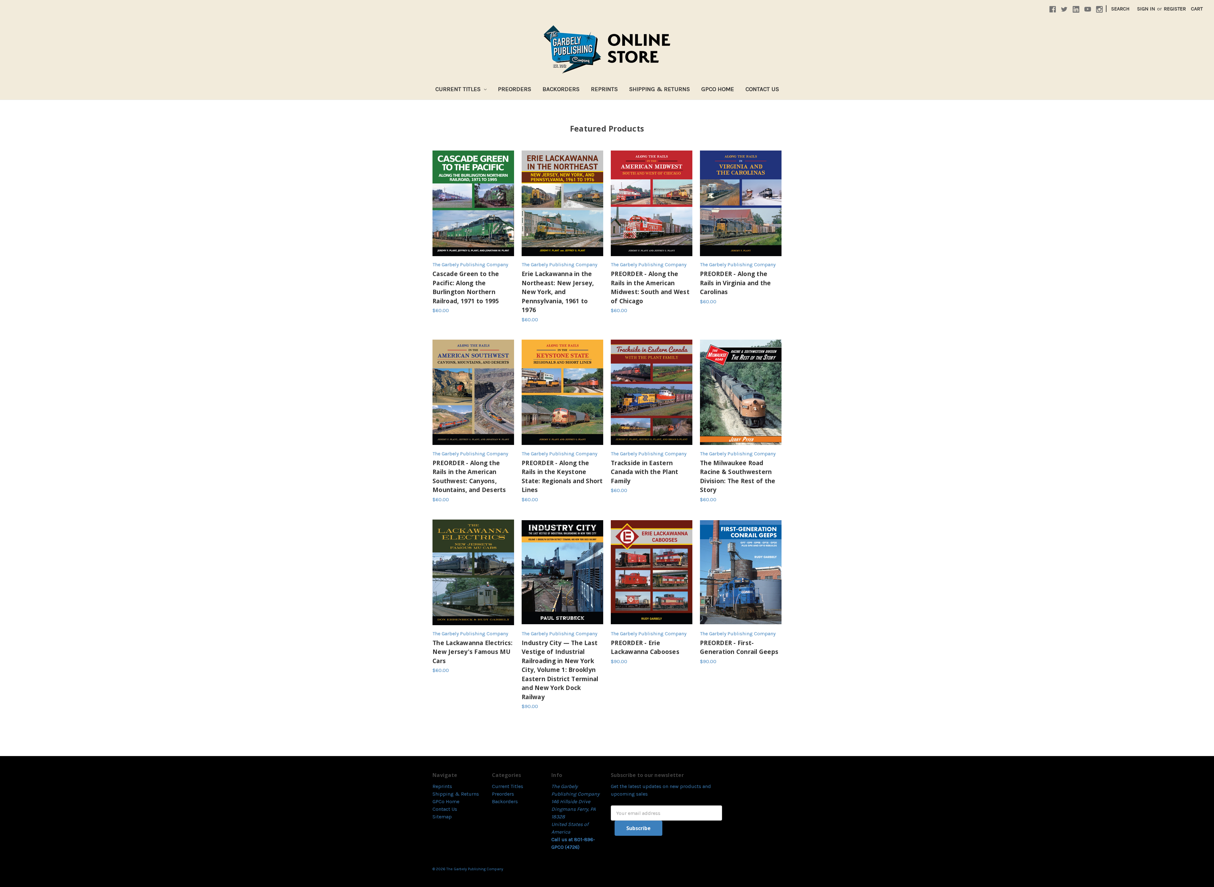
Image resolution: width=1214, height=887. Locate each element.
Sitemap (442, 817)
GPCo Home (717, 89)
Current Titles (458, 89)
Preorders (514, 89)
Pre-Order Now (651, 203)
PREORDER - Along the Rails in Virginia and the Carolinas (735, 283)
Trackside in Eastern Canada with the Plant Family (644, 472)
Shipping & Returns (659, 89)
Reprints (604, 89)
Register (1175, 9)
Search (1120, 9)
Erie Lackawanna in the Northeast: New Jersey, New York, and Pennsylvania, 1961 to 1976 (558, 292)
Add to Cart (473, 203)
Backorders (561, 89)
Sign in (1146, 9)
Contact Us (762, 89)
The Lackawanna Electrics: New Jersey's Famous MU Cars (472, 652)
